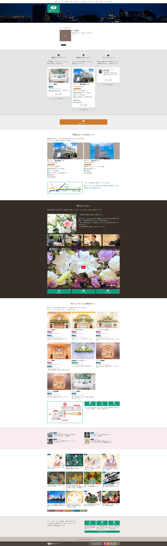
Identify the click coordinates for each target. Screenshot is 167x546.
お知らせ (59, 510)
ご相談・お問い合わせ (74, 1)
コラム (76, 510)
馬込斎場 (108, 185)
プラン (62, 1)
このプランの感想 (58, 98)
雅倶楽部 (67, 1)
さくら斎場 (115, 185)
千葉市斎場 (101, 185)
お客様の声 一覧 (83, 123)
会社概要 (110, 1)
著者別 (84, 510)
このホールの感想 (83, 109)
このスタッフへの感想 (107, 84)
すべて (51, 510)
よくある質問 (83, 1)
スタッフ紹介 (95, 1)
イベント (68, 510)
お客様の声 (89, 1)
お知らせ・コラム (103, 1)
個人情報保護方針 (57, 525)
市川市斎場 (97, 188)
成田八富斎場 (89, 188)
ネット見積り (97, 408)
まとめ (63, 525)
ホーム (61, 28)
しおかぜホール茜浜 (91, 185)
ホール (58, 1)
